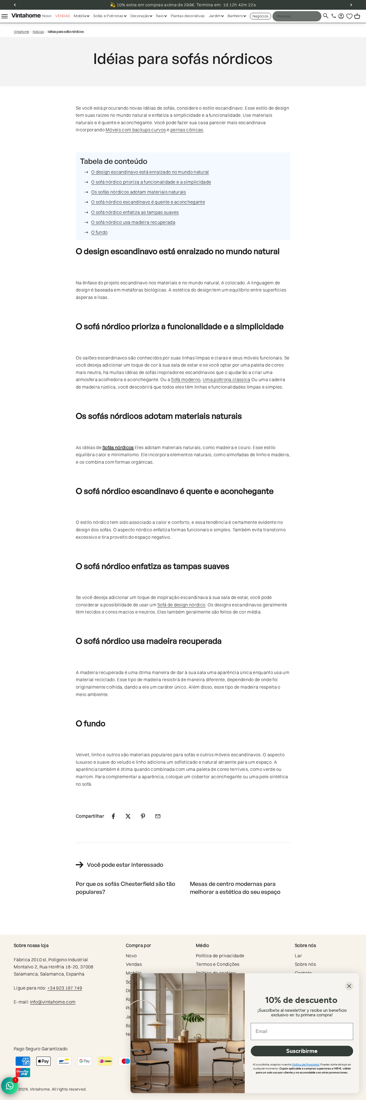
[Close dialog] (349, 986)
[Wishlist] (349, 16)
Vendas (62, 15)
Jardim (215, 15)
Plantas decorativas (188, 15)
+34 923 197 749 (64, 988)
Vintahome (21, 31)
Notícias (38, 31)
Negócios (260, 16)
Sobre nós (305, 964)
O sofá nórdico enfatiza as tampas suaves (135, 212)
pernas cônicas (186, 129)
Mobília (80, 15)
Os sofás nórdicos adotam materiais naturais (138, 192)
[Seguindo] (351, 4)
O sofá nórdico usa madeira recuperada (133, 222)
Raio (160, 15)
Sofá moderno (185, 379)
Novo (46, 15)
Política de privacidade (220, 955)
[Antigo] (15, 4)
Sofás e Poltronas (108, 15)
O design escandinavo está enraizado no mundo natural (150, 172)
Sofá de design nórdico (181, 605)
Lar (298, 955)
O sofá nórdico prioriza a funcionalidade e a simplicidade (151, 182)
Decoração (139, 15)
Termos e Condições (218, 964)
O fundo (99, 232)
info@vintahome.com (53, 1002)
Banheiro (235, 15)
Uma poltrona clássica (226, 379)
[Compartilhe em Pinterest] (143, 816)
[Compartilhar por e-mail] (158, 816)
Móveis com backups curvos (136, 129)
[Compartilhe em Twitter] (128, 816)
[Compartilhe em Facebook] (113, 816)
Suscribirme (302, 1050)
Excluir (306, 16)
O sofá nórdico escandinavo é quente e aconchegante (148, 202)
